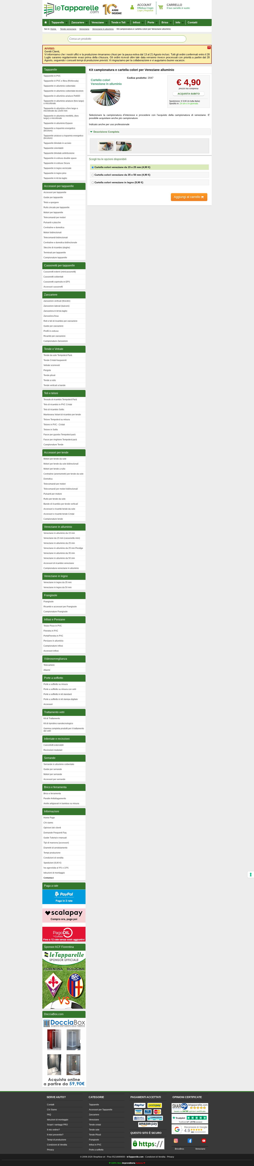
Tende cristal (95, 1124)
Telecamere (49, 665)
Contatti (192, 22)
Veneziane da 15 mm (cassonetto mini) (62, 538)
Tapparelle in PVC (52, 76)
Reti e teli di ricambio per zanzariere (60, 321)
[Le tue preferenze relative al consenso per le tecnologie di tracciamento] (250, 874)
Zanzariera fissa (51, 316)
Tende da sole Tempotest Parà (58, 355)
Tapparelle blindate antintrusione (59, 153)
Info (178, 22)
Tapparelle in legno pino (55, 173)
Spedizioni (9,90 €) (52, 863)
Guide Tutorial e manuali (55, 838)
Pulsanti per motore (53, 494)
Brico (165, 22)
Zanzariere (77, 22)
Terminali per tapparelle (55, 252)
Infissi (136, 22)
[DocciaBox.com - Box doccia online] (64, 1019)
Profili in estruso (51, 331)
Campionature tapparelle (55, 257)
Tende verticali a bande (54, 385)
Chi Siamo (52, 1109)
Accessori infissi (51, 651)
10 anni (112, 9)
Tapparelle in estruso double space (60, 158)
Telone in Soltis (51, 429)
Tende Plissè (95, 1135)
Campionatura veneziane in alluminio (61, 568)
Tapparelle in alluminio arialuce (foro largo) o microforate (64, 102)
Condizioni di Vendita (57, 1145)
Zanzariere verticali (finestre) (57, 301)
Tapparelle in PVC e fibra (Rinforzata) (61, 81)
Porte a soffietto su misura (56, 684)
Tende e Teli (118, 22)
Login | (140, 10)
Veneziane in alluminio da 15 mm (59, 533)
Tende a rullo (50, 380)
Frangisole (49, 601)
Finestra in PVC (51, 631)
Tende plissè (49, 375)
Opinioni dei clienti (52, 827)
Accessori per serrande (54, 779)
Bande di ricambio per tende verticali (61, 504)
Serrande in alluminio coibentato (59, 764)
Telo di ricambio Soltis (54, 409)
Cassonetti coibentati (53, 277)
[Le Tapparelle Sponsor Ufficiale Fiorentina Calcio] (64, 952)
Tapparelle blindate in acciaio (57, 143)
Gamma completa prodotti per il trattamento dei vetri (64, 729)
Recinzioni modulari (53, 750)
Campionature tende (53, 519)
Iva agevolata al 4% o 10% (56, 868)
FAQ (49, 1114)
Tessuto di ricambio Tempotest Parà (60, 399)
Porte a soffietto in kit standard (58, 694)
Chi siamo (48, 822)
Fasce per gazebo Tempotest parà (60, 434)
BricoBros (179, 1149)
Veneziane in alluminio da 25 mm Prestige (63, 548)
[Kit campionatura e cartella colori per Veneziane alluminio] (106, 92)
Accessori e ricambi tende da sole (59, 509)
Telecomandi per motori (55, 217)
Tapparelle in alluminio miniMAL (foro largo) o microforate (61, 117)
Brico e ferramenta (52, 793)
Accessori (48, 704)
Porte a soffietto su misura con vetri (60, 689)
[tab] (149, 132)
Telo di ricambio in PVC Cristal (58, 404)
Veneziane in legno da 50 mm (58, 587)
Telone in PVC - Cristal (54, 424)
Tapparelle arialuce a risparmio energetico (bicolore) (63, 136)
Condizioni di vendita (53, 858)
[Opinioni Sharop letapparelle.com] (190, 1103)
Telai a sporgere (51, 202)
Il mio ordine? (53, 1129)
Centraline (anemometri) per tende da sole (63, 474)
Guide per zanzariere (53, 326)
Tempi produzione (52, 853)
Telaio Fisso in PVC (53, 626)
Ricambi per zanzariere (54, 336)
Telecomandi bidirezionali (56, 237)
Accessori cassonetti (53, 287)
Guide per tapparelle (53, 197)
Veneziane (98, 22)
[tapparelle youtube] (204, 1140)
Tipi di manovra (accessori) (56, 843)
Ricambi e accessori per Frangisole (60, 606)
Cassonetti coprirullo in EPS (57, 282)
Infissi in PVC (95, 1145)
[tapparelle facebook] (190, 1140)
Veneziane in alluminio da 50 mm (59, 558)
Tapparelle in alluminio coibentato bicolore (63, 91)
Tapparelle (72, 9)
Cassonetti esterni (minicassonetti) (60, 272)
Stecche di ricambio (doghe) (57, 247)
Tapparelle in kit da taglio (55, 178)
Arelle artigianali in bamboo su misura (61, 803)
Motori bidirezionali (53, 232)
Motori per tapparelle (53, 212)
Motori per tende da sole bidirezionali (61, 464)
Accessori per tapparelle (55, 192)
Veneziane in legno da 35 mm (58, 582)
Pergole (47, 370)
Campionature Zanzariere (56, 341)
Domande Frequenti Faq (55, 832)
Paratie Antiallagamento (55, 798)
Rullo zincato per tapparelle (56, 207)
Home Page (49, 817)
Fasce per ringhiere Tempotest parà (60, 439)
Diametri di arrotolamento (55, 848)
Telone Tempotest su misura (57, 419)
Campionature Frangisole (56, 611)
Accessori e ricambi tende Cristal (59, 514)
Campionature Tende (53, 444)
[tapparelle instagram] (176, 1140)
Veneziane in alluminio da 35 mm (59, 553)
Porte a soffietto (96, 1150)
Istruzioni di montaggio (54, 873)
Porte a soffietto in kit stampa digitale (61, 699)
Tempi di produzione (56, 1140)
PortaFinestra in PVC (53, 636)
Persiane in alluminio (53, 641)
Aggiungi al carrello (187, 197)
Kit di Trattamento (52, 718)
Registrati (148, 10)
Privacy (50, 1150)
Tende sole (94, 1129)
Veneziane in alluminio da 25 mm (59, 543)
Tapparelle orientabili (53, 148)
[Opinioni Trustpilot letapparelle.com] (190, 1114)
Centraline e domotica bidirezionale (60, 242)
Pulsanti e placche (52, 222)
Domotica (48, 479)
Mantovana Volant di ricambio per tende (62, 414)
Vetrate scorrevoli (52, 365)
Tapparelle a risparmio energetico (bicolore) (59, 129)
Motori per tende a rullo (54, 469)
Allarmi (47, 670)
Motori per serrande (53, 774)
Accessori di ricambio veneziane (59, 563)
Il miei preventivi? (55, 1135)
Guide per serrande (53, 769)
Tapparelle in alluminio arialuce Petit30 (62, 96)
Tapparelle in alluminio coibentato (59, 86)
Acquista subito (189, 93)
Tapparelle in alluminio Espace (58, 123)
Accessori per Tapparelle (100, 1109)
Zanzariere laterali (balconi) (56, 306)
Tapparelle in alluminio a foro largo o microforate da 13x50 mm (61, 109)
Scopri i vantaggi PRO (57, 1124)
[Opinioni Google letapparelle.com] (190, 1124)
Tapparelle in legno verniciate (57, 168)
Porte (151, 22)
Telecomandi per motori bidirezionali (61, 489)
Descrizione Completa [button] (106, 131)
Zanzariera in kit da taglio (55, 311)
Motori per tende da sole (55, 459)
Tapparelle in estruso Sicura (57, 163)
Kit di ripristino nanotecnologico (58, 723)
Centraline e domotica (54, 227)
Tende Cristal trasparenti (55, 360)
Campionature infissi (53, 646)
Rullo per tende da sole (54, 499)
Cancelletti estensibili (54, 745)
